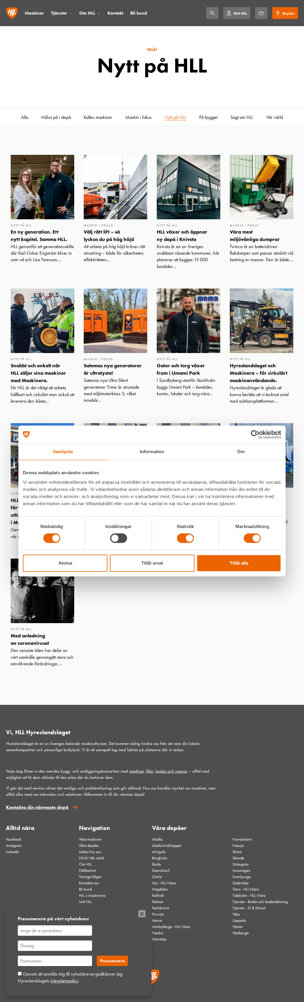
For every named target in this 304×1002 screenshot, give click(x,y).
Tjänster (59, 13)
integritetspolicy (64, 981)
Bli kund (138, 13)
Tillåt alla (239, 562)
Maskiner (34, 13)
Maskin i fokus (138, 117)
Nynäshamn (242, 839)
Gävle (157, 876)
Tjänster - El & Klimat (248, 907)
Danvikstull (161, 870)
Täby (236, 914)
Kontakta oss (89, 883)
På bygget (208, 117)
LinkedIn (12, 851)
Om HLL (87, 13)
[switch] (118, 538)
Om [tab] (241, 451)
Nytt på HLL (175, 117)
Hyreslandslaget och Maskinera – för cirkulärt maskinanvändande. (258, 373)
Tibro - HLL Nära (245, 889)
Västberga (240, 932)
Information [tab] (152, 451)
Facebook (13, 839)
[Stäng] (141, 913)
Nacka (157, 932)
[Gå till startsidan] (12, 13)
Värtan (237, 926)
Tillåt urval (152, 562)
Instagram (14, 845)
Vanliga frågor (90, 876)
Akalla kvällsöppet (166, 845)
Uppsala (239, 920)
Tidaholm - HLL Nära (248, 895)
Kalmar (157, 901)
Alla (24, 117)
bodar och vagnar (171, 771)
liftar (149, 771)
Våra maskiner (90, 839)
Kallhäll (158, 895)
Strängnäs (240, 864)
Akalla (157, 839)
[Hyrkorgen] (261, 13)
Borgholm (159, 858)
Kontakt (115, 13)
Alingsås (159, 851)
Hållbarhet (87, 870)
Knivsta (158, 914)
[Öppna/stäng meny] (70, 13)
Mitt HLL (85, 901)
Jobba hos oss (90, 851)
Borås (156, 864)
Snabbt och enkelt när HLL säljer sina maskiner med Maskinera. (38, 373)
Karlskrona (160, 907)
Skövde (238, 858)
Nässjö (238, 845)
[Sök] (212, 13)
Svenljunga (241, 876)
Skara (237, 851)
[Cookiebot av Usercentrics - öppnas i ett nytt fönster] (255, 434)
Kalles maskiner (98, 117)
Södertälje (240, 883)
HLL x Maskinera (92, 895)
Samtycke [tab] (63, 451)
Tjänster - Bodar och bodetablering (260, 901)
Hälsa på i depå (56, 117)
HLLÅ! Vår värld (91, 858)
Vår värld (274, 117)
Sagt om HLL (241, 117)
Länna (157, 920)
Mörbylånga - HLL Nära (171, 926)
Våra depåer (89, 845)
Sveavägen (241, 870)
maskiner (136, 771)
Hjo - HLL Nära (164, 883)
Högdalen (160, 889)
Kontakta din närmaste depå (37, 807)
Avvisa (65, 562)
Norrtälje (159, 939)
